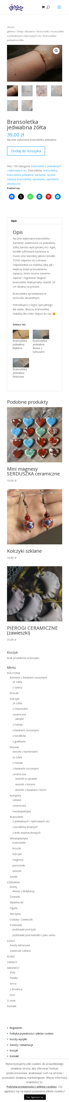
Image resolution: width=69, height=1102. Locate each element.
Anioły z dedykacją (24, 891)
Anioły (13, 886)
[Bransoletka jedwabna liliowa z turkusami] (41, 334)
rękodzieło (38, 179)
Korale (13, 876)
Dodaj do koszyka (26, 150)
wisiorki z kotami (25, 784)
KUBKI (11, 956)
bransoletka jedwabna (20, 175)
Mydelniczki (16, 902)
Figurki (13, 908)
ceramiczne (19, 714)
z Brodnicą (16, 989)
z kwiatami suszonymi (26, 730)
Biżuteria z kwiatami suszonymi (28, 677)
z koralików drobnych (25, 827)
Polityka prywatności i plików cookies (32, 1033)
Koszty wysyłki (18, 1039)
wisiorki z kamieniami (25, 751)
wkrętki (19, 719)
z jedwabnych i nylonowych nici (31, 821)
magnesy (18, 859)
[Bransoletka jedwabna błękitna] (21, 334)
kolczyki (17, 854)
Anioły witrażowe (20, 945)
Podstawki (16, 925)
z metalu (18, 724)
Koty (12, 972)
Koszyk (14, 1050)
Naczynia (15, 914)
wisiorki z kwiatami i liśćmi (30, 790)
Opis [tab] (14, 221)
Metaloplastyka (19, 838)
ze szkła (17, 682)
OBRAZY (12, 962)
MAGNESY (13, 968)
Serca (13, 983)
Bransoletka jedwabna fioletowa (20, 372)
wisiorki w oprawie (26, 778)
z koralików (19, 735)
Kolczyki (14, 699)
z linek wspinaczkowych (26, 832)
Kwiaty (14, 978)
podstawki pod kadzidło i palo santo (34, 935)
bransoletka (50, 170)
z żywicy (17, 687)
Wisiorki (14, 747)
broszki (17, 848)
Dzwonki (15, 896)
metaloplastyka (22, 811)
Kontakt (11, 1006)
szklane (17, 800)
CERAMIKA (13, 882)
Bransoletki (43, 31)
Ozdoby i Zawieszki (21, 919)
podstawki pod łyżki (24, 929)
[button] (56, 50)
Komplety (15, 795)
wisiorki (17, 871)
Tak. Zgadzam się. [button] (35, 1097)
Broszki (14, 693)
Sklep (20, 31)
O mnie (11, 1000)
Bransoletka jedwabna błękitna (20, 344)
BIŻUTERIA (13, 673)
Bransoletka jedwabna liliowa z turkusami (40, 346)
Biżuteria (30, 31)
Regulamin (16, 1028)
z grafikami (19, 741)
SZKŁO (11, 941)
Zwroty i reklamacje (21, 1045)
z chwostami (20, 708)
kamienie (40, 175)
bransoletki (19, 842)
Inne (12, 995)
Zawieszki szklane (20, 950)
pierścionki (19, 865)
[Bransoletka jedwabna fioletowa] (21, 362)
